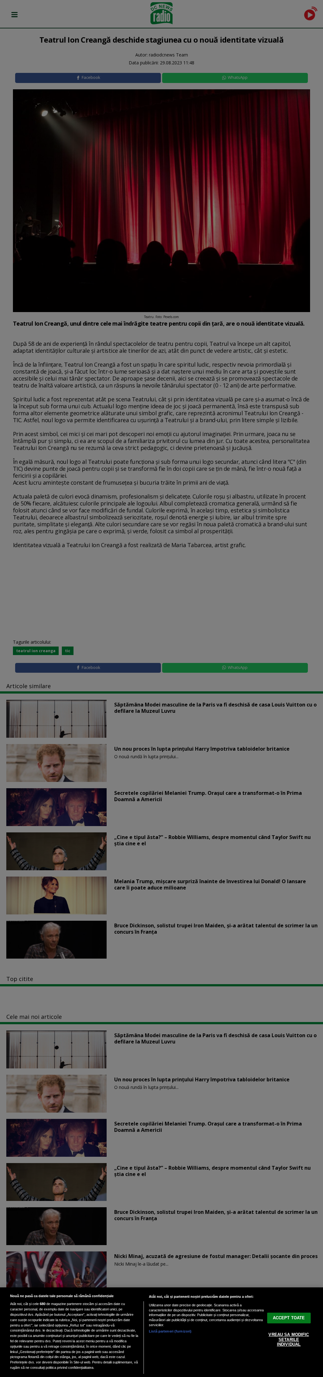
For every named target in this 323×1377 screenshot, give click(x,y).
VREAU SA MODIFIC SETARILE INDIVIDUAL (288, 1339)
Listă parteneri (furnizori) (170, 1331)
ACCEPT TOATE (289, 1317)
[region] (161, 1332)
